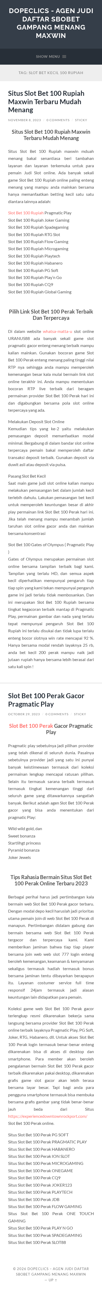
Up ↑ (53, 1280)
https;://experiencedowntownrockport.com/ (47, 1116)
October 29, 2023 (24, 714)
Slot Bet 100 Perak (31, 726)
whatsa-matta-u (57, 331)
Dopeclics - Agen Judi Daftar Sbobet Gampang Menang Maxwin (51, 23)
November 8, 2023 (24, 120)
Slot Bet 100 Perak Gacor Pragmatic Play (46, 699)
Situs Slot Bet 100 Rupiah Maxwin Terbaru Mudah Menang (46, 101)
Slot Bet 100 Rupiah (26, 212)
